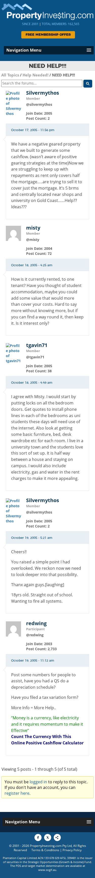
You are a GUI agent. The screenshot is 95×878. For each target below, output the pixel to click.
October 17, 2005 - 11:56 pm (32, 130)
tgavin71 (36, 345)
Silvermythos (42, 93)
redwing (36, 623)
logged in (38, 782)
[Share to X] (47, 837)
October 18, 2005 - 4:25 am (31, 265)
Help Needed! (35, 74)
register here (17, 793)
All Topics (10, 74)
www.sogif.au (47, 870)
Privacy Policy (72, 850)
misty (33, 227)
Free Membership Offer (48, 34)
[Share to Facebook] (38, 837)
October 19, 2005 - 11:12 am (32, 660)
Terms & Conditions (45, 850)
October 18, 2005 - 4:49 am (31, 382)
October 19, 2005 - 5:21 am (31, 537)
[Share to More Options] (57, 837)
